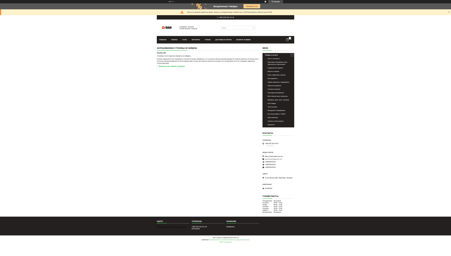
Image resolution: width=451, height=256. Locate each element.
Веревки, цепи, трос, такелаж (278, 100)
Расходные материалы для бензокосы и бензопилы (277, 63)
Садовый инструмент (275, 68)
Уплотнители (272, 107)
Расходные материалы (276, 93)
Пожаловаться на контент (218, 240)
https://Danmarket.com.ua (274, 156)
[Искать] (254, 28)
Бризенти (271, 125)
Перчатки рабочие (274, 86)
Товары (174, 40)
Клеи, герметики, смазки (276, 75)
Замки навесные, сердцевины (278, 82)
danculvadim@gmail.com (273, 159)
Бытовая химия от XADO (276, 114)
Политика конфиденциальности (238, 240)
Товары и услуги (271, 55)
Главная (162, 40)
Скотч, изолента (274, 58)
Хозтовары (272, 103)
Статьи (208, 40)
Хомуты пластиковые (276, 121)
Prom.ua (236, 237)
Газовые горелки (274, 89)
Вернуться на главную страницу (172, 66)
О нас (184, 40)
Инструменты (273, 78)
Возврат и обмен (243, 40)
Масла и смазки (273, 71)
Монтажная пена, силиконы (278, 96)
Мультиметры (273, 117)
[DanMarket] (167, 28)
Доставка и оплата (223, 40)
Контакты (196, 40)
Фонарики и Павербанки (276, 110)
